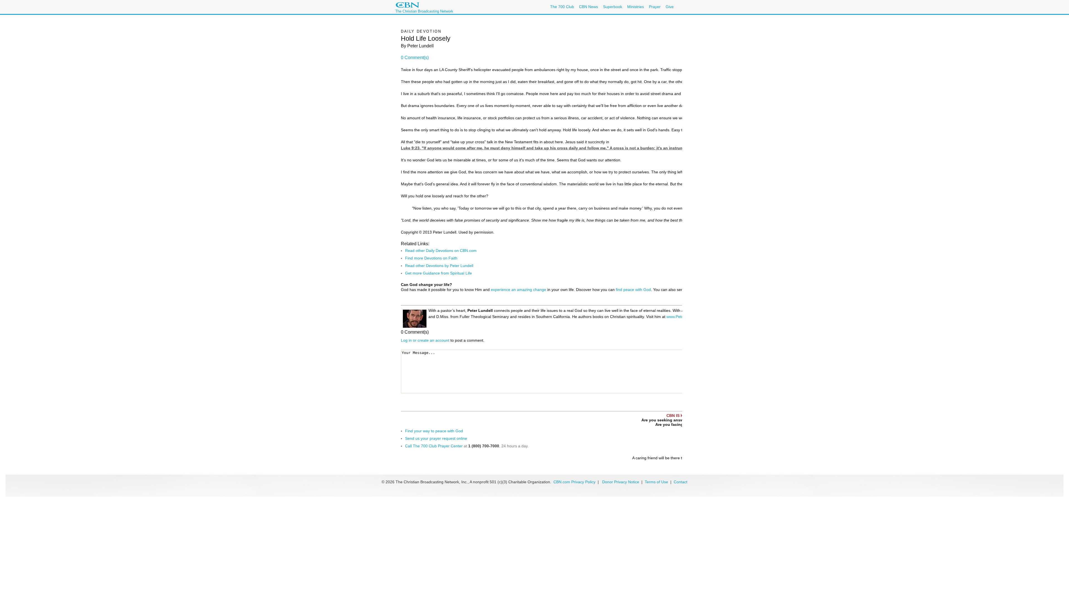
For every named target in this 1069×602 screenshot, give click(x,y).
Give (670, 6)
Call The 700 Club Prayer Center (434, 446)
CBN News (588, 6)
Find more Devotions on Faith (431, 258)
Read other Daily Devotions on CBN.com (441, 250)
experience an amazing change (518, 289)
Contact (680, 482)
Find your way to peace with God (434, 431)
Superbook (612, 6)
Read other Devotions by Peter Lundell (439, 265)
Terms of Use (657, 482)
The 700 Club (562, 6)
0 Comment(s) (415, 57)
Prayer (655, 6)
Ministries (635, 6)
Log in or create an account (425, 340)
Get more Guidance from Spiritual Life (438, 273)
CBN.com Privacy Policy (574, 482)
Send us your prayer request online (436, 438)
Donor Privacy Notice (620, 482)
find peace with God (633, 289)
